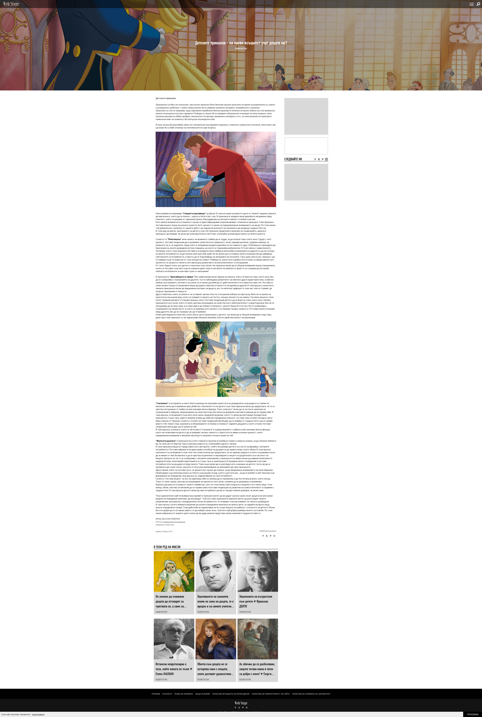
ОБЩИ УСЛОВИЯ (202, 694)
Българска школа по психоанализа (174, 522)
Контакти (167, 694)
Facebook (263, 536)
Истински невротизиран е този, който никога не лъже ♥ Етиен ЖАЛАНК (174, 669)
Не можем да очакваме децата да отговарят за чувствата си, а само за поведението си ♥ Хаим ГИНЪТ (170, 606)
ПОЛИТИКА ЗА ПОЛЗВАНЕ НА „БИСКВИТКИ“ (311, 694)
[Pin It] (270, 536)
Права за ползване (183, 694)
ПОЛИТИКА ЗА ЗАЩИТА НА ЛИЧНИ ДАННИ (230, 694)
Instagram (274, 536)
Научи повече (38, 714)
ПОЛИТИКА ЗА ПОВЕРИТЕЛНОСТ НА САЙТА (271, 694)
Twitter (267, 536)
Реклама (156, 694)
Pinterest (243, 707)
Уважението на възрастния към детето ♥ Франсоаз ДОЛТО (255, 601)
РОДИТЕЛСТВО (241, 48)
